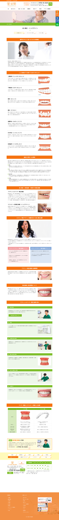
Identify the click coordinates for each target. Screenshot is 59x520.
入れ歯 (9, 510)
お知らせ (24, 507)
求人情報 (24, 505)
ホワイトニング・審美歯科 (11, 507)
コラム (24, 508)
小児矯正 (9, 502)
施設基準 (24, 510)
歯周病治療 (9, 499)
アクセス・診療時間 (47, 8)
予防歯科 (9, 505)
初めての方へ (13, 8)
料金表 (40, 8)
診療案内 (28, 8)
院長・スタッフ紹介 (21, 8)
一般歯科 (9, 497)
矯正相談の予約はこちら (15, 315)
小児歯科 (9, 500)
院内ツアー (35, 8)
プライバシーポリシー (26, 512)
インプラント (9, 508)
